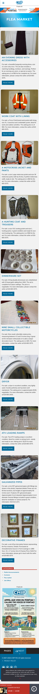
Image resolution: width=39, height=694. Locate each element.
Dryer (5, 381)
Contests (7, 575)
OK (20, 678)
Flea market (8, 577)
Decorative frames (13, 540)
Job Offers (7, 580)
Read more (8, 83)
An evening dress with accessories (16, 59)
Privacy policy (10, 661)
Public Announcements (11, 572)
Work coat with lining (16, 116)
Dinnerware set (11, 276)
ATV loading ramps (13, 433)
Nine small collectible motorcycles (16, 329)
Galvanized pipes (12, 482)
